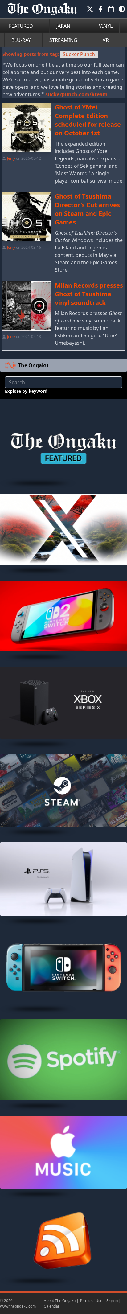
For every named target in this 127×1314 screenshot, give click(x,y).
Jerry (11, 158)
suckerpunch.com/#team (76, 94)
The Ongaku (33, 365)
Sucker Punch (79, 54)
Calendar (51, 1306)
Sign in (112, 1300)
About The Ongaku (60, 1300)
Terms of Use (91, 1300)
